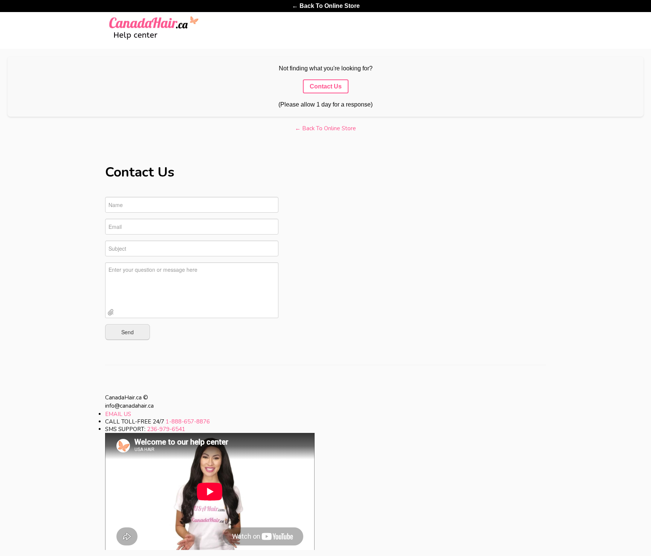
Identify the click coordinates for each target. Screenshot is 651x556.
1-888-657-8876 (188, 421)
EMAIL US (118, 414)
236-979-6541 (166, 429)
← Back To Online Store (326, 6)
